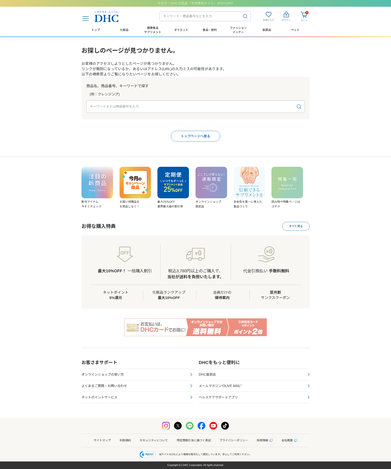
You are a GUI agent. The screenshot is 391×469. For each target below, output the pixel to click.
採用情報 (262, 440)
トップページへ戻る (195, 136)
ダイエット (181, 30)
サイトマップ (102, 440)
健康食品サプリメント (152, 30)
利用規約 (125, 440)
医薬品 (266, 30)
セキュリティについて (154, 440)
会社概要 (287, 440)
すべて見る (296, 226)
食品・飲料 (210, 30)
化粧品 (124, 30)
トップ (95, 30)
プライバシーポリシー (234, 440)
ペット (295, 30)
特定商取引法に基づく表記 (194, 440)
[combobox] (205, 16)
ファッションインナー (238, 30)
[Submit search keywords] (245, 16)
